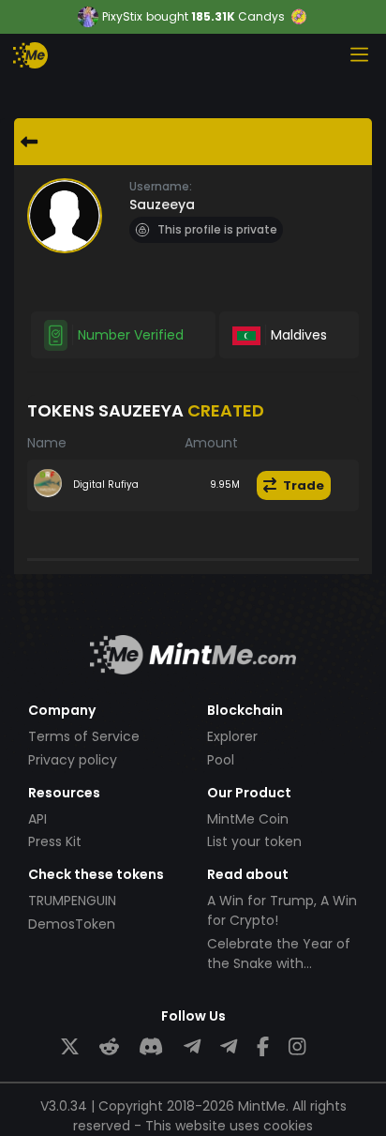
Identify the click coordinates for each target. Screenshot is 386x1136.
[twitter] (70, 1047)
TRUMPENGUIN (72, 900)
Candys (261, 16)
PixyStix (122, 16)
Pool (220, 759)
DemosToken (71, 924)
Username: (160, 186)
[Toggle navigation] (359, 54)
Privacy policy (72, 759)
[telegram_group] (192, 1047)
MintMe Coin (248, 819)
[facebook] (263, 1047)
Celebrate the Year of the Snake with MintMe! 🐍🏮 (278, 963)
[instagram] (297, 1047)
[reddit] (109, 1047)
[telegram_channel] (228, 1047)
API (37, 819)
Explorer (232, 736)
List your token (254, 841)
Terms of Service (84, 736)
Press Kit (55, 841)
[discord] (151, 1047)
